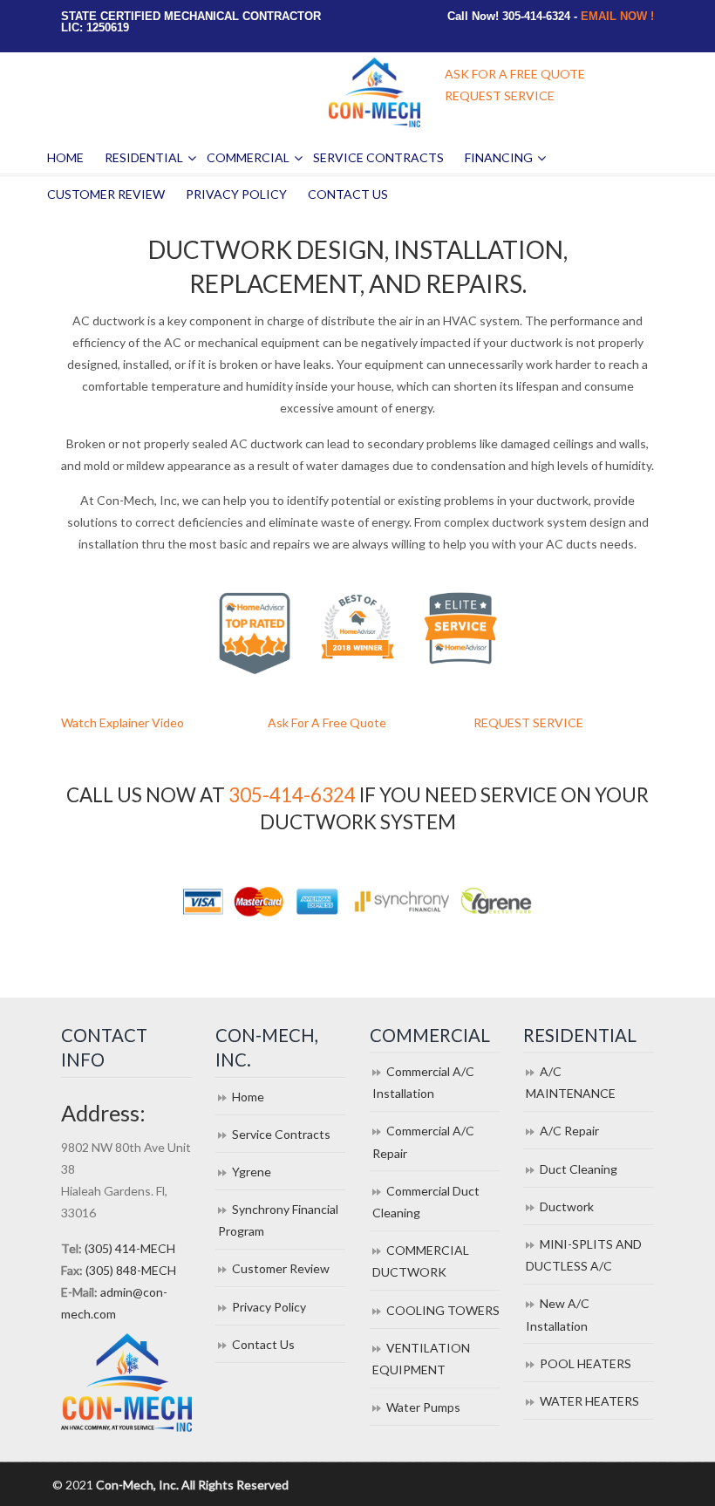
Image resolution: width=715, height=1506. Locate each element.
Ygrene (251, 1171)
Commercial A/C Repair (423, 1141)
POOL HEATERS (585, 1363)
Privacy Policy (269, 1306)
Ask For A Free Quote (327, 722)
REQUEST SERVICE (500, 95)
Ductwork (567, 1206)
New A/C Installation (557, 1314)
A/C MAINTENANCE (571, 1082)
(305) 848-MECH (130, 1270)
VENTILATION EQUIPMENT (421, 1358)
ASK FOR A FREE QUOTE (515, 73)
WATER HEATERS (589, 1401)
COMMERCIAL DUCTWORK (420, 1261)
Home (248, 1096)
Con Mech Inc (375, 92)
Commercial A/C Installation (423, 1082)
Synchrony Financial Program (278, 1220)
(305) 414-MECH (130, 1248)
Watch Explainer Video (122, 722)
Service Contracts (281, 1134)
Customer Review (281, 1268)
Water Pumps (423, 1407)
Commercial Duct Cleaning (426, 1201)
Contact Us (263, 1344)
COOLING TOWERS (443, 1310)
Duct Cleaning (578, 1169)
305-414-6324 (292, 795)
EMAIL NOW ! (617, 16)
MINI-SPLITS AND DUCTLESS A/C (584, 1255)
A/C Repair (569, 1130)
